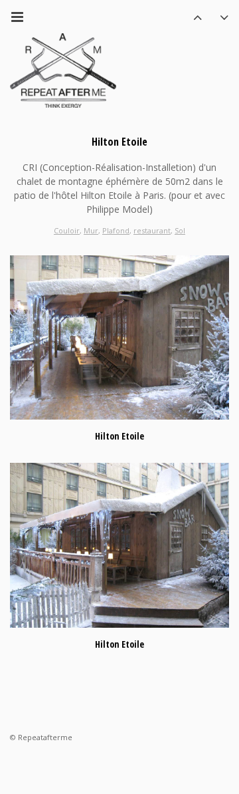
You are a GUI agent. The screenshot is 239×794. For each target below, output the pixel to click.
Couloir (67, 230)
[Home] (63, 70)
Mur (91, 230)
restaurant (152, 230)
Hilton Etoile (119, 436)
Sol (180, 230)
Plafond (115, 230)
